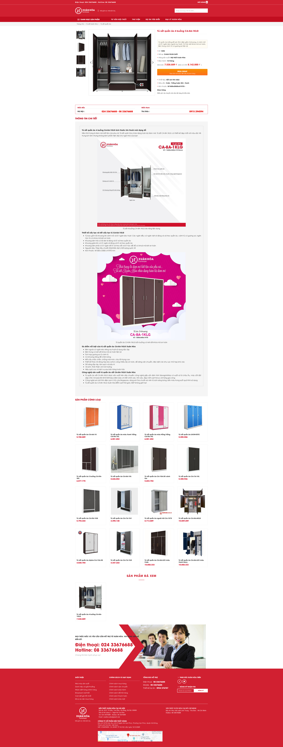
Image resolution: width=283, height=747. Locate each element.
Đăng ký (201, 690)
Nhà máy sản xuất (82, 683)
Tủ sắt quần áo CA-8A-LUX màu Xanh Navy (191, 561)
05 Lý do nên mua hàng (84, 699)
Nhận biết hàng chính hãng (86, 690)
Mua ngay (182, 72)
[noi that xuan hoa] (130, 736)
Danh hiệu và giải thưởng (85, 686)
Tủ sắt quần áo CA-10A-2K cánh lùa (157, 477)
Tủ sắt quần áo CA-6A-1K (87, 434)
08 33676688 (110, 2)
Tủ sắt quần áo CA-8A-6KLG (190, 518)
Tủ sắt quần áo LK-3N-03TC (189, 434)
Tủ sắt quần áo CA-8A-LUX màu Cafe (157, 561)
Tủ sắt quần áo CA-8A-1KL (121, 476)
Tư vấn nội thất (119, 19)
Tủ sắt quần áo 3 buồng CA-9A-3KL (89, 477)
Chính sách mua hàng (117, 683)
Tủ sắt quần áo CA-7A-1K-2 (121, 560)
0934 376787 (162, 688)
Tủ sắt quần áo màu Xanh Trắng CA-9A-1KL (123, 435)
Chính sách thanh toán (118, 696)
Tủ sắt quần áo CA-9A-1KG (87, 518)
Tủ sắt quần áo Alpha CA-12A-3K (90, 560)
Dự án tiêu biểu (153, 19)
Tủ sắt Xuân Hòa (92, 24)
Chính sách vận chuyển (118, 686)
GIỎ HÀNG (202, 2)
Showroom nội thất (82, 693)
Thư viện (136, 19)
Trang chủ (80, 24)
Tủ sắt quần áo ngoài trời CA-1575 (158, 518)
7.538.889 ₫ (170, 64)
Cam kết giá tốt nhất (83, 696)
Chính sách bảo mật (117, 699)
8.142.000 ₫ (194, 64)
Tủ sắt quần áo (105, 24)
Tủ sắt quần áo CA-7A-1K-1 (121, 518)
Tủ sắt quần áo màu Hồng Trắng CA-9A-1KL (157, 435)
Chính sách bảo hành (117, 690)
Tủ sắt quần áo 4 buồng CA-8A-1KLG (89, 615)
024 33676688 (91, 2)
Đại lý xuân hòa (173, 19)
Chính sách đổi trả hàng (118, 693)
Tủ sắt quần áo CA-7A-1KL (189, 476)
